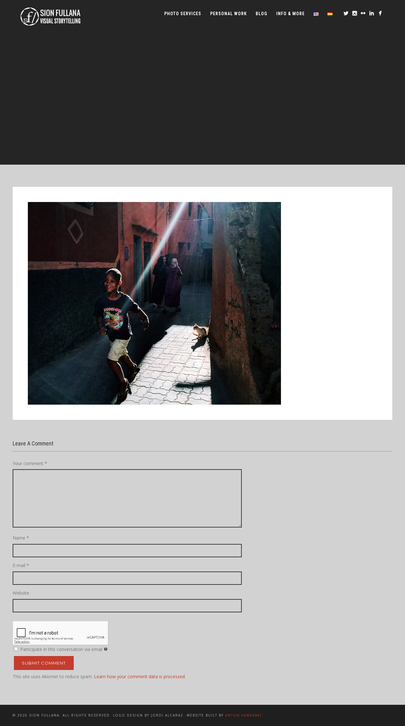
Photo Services (182, 13)
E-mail (21, 565)
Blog (261, 13)
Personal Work (228, 13)
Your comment (30, 463)
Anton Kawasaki (243, 715)
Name (21, 538)
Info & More (290, 13)
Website (21, 593)
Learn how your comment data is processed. (140, 676)
